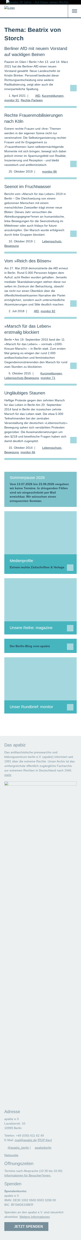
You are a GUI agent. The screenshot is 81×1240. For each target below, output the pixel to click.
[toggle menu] (74, 11)
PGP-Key (44, 1140)
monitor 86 (49, 171)
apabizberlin (43, 1147)
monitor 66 (28, 452)
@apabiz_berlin (18, 1147)
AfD (37, 95)
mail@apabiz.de (26, 1140)
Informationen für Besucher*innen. (27, 1175)
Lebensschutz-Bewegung (21, 378)
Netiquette (11, 1155)
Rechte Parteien (32, 100)
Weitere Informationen (34, 1216)
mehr (7, 775)
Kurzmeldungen (53, 95)
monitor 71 (48, 378)
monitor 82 (48, 311)
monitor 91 (11, 100)
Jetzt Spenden (27, 1226)
